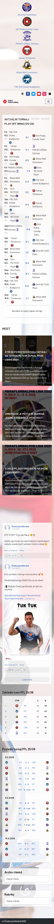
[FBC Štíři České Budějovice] (27, 79)
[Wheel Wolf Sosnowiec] (27, 65)
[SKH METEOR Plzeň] (27, 7)
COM (25, 727)
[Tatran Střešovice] (27, 50)
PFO (25, 733)
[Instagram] (44, 94)
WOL (26, 716)
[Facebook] (28, 94)
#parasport (21, 595)
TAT (25, 705)
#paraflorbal (10, 595)
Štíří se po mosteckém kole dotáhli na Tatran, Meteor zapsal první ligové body (25, 355)
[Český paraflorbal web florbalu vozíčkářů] (10, 101)
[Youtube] (39, 94)
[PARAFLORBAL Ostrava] (27, 36)
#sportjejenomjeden (13, 598)
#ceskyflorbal (34, 595)
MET (25, 722)
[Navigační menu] (48, 101)
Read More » (41, 436)
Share (22, 550)
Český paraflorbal (20, 526)
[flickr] (50, 94)
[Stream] (22, 94)
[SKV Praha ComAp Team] (27, 22)
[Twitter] (33, 94)
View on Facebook (11, 550)
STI (25, 711)
